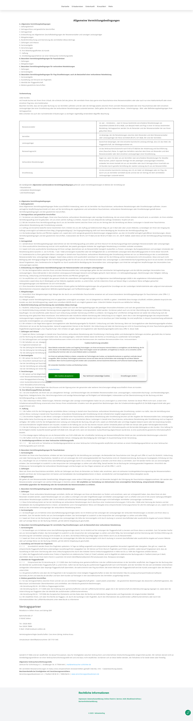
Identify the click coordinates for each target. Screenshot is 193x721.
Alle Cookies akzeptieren (64, 376)
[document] (96, 21)
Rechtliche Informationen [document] (94, 693)
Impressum (83, 699)
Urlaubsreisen (77, 6)
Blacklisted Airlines (134, 699)
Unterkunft (90, 6)
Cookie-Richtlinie (53, 369)
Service (119, 699)
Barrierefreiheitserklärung (88, 701)
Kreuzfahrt (101, 6)
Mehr (110, 6)
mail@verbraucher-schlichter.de (79, 664)
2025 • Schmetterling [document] (97, 713)
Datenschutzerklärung (95, 699)
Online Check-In (110, 699)
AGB (124, 699)
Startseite (65, 6)
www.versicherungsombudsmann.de (85, 674)
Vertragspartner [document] (30, 607)
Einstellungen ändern (129, 376)
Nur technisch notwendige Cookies (96, 376)
